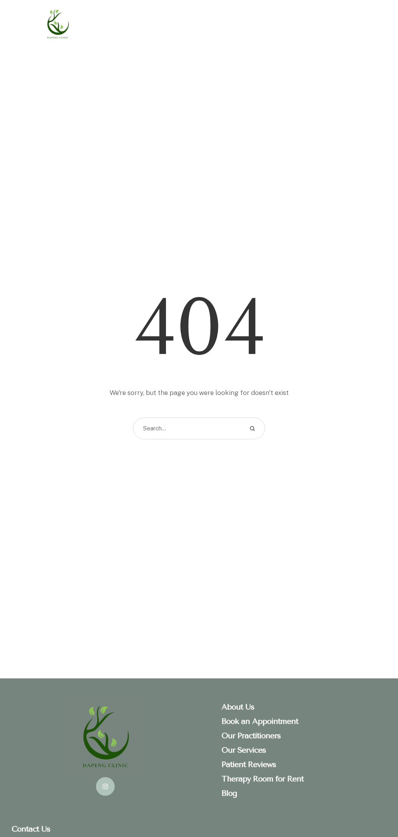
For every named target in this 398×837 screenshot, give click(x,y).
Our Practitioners (251, 735)
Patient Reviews (249, 764)
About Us (238, 706)
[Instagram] (105, 786)
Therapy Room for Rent (263, 778)
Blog (229, 793)
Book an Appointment (260, 721)
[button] (376, 804)
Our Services (244, 750)
